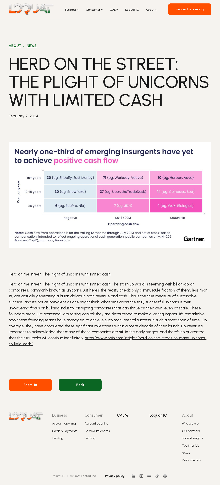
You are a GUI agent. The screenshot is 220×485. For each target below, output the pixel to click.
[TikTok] (157, 476)
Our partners (191, 431)
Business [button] (70, 9)
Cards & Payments (64, 431)
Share (30, 385)
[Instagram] (141, 476)
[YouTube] (149, 476)
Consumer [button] (93, 9)
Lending (57, 438)
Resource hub (191, 460)
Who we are (190, 423)
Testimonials (190, 445)
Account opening (64, 423)
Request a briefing (190, 9)
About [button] (150, 9)
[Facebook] (165, 476)
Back (80, 385)
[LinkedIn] (133, 476)
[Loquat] (31, 9)
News (32, 46)
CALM (114, 9)
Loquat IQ (132, 9)
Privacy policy (115, 476)
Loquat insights (192, 438)
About (15, 46)
